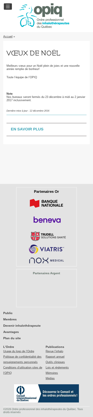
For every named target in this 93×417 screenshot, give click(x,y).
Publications (55, 347)
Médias (50, 378)
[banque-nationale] (46, 208)
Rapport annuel (55, 356)
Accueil (8, 36)
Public (8, 313)
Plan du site (12, 338)
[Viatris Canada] (46, 253)
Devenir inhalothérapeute (22, 325)
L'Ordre (8, 347)
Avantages (11, 332)
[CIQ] (46, 401)
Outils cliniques (55, 362)
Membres (10, 319)
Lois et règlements (57, 367)
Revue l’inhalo (54, 351)
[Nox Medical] (46, 262)
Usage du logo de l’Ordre (18, 351)
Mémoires (52, 373)
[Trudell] (46, 240)
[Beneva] (46, 224)
